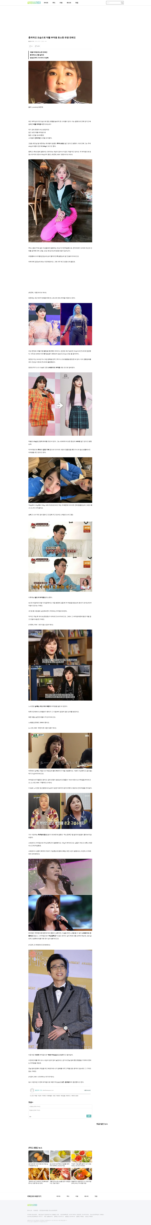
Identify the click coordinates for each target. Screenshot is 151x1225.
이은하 (39, 1095)
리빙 (61, 2)
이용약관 (35, 1210)
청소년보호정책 (53, 1210)
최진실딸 (63, 1095)
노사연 (32, 1095)
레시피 (69, 2)
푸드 (54, 2)
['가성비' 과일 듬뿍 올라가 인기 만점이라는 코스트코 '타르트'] (81, 1158)
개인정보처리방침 (43, 1210)
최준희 (58, 1095)
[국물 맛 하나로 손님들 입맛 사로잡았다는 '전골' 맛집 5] (60, 1176)
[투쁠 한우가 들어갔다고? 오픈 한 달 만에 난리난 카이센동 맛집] (81, 1176)
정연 (54, 1095)
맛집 (76, 2)
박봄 (36, 1095)
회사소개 (29, 1210)
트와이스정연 (75, 1095)
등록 (89, 1116)
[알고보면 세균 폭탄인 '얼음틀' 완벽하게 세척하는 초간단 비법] (60, 1158)
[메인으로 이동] (33, 3)
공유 (38, 46)
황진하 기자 (31, 41)
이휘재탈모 (49, 1095)
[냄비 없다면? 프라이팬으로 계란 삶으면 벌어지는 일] (38, 1158)
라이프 (46, 2)
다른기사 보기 (87, 1090)
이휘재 (44, 1095)
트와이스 (68, 1095)
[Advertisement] (17, 62)
